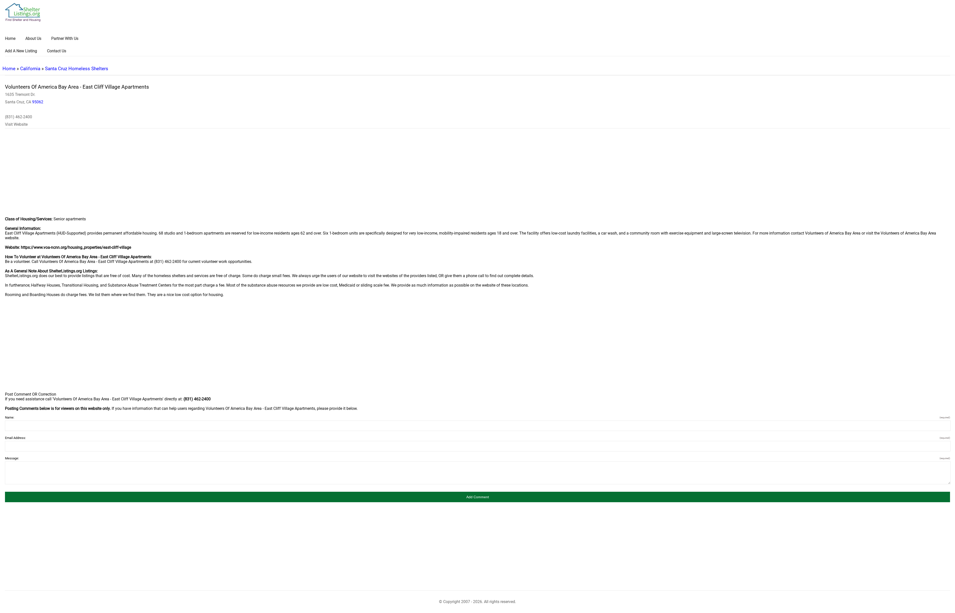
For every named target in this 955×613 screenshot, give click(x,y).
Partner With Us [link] (64, 38)
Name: (477, 417)
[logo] (23, 12)
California (30, 68)
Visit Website (16, 124)
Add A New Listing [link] (21, 51)
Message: (477, 458)
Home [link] (10, 38)
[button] (477, 497)
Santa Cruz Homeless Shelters (76, 68)
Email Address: (477, 438)
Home (8, 68)
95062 (37, 102)
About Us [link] (33, 38)
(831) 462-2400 (18, 117)
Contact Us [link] (56, 51)
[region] (477, 176)
